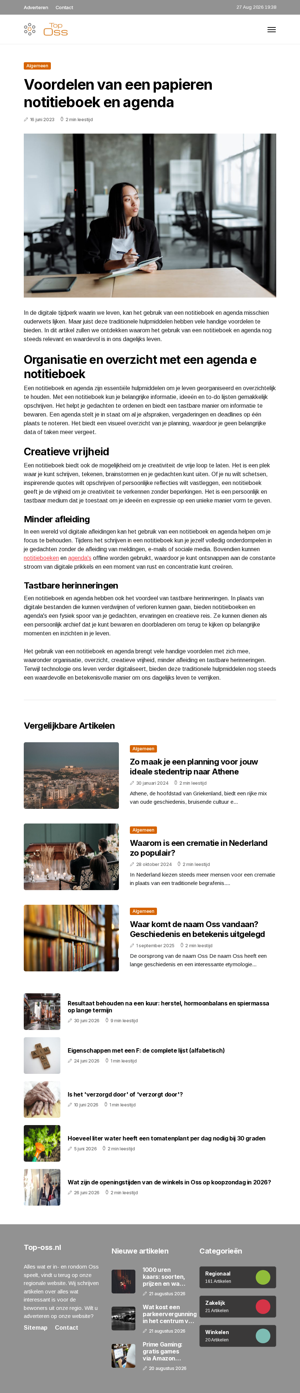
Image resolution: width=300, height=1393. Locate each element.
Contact (64, 7)
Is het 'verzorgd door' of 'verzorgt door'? (125, 1094)
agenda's (79, 558)
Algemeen (37, 65)
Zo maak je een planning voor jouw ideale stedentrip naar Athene (194, 766)
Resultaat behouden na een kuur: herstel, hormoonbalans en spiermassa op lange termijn (168, 1007)
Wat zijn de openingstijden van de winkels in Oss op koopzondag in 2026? (169, 1182)
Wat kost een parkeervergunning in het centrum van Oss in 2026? (169, 1314)
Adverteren (36, 7)
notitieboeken (41, 558)
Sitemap (36, 1328)
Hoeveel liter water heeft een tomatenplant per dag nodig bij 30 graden (167, 1138)
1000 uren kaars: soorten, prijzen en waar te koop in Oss (164, 1277)
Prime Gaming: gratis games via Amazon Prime (163, 1351)
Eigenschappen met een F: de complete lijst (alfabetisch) (146, 1050)
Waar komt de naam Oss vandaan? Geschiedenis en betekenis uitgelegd (197, 928)
